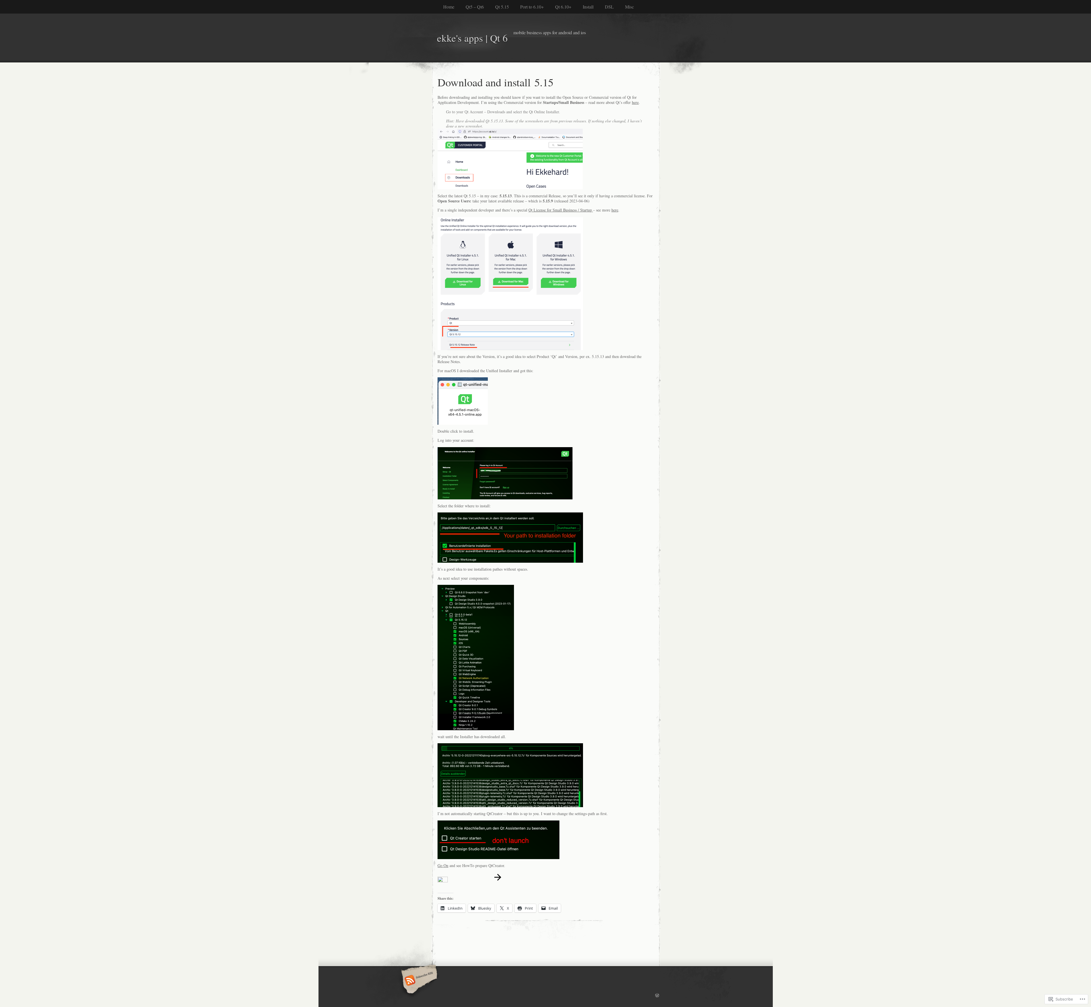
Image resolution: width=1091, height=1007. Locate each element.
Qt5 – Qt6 (475, 7)
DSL (609, 7)
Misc (629, 7)
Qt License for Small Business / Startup (560, 210)
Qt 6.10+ (563, 7)
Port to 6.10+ (532, 7)
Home (448, 7)
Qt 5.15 (502, 7)
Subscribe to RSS (418, 981)
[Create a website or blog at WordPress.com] (657, 995)
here (635, 102)
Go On (443, 865)
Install (588, 7)
